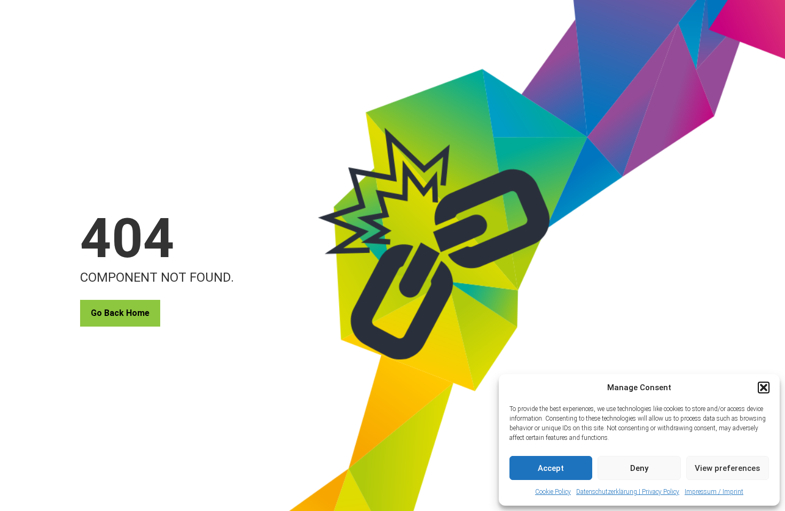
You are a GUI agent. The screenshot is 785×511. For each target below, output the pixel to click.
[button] (763, 387)
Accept (551, 468)
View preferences (727, 468)
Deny (639, 468)
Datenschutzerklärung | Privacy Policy (627, 491)
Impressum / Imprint (714, 491)
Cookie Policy (553, 491)
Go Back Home (120, 313)
